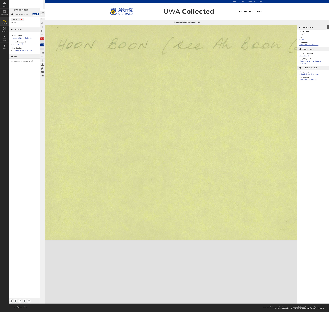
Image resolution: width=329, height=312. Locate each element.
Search (4, 23)
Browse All (4, 15)
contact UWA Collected (299, 307)
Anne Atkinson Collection (23, 38)
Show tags (16, 19)
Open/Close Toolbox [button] (44, 4)
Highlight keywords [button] (42, 60)
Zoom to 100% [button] (42, 35)
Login (4, 40)
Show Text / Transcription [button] (42, 53)
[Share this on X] (11, 299)
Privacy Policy (15, 307)
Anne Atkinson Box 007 (308, 79)
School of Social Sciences (23, 50)
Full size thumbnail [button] (42, 15)
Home (4, 6)
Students (251, 2)
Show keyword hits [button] (42, 57)
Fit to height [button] (42, 27)
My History (4, 32)
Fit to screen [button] (42, 19)
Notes (301, 39)
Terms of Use (23, 307)
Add (34, 14)
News (234, 2)
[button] (42, 44)
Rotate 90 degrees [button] (42, 31)
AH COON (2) (18, 44)
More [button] (4, 49)
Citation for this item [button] (42, 76)
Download (42, 64)
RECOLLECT (278, 308)
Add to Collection (42, 68)
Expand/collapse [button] (328, 27)
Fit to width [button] (42, 23)
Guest (250, 11)
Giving (242, 2)
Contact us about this (42, 72)
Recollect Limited (301, 308)
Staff (260, 2)
